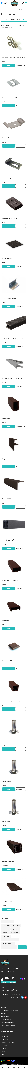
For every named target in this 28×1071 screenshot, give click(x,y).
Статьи (3, 1051)
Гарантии (3, 1054)
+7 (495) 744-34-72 (23, 3)
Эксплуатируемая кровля (8, 1025)
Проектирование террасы (8, 1022)
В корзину (8, 65)
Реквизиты (4, 1045)
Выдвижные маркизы (7, 921)
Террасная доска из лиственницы (10, 939)
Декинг (18, 925)
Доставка (3, 1013)
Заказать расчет (20, 65)
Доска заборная (15, 932)
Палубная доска (15, 929)
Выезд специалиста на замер (9, 1010)
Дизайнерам (4, 1039)
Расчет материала (6, 1019)
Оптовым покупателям (7, 1042)
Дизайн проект (5, 1016)
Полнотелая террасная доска (9, 947)
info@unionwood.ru (6, 975)
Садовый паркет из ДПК (8, 943)
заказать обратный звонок (9, 982)
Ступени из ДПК (6, 936)
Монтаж (3, 1007)
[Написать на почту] (5, 3)
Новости (3, 1048)
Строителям (4, 1036)
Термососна (5, 932)
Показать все (22, 947)
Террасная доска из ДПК (8, 925)
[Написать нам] (2, 3)
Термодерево (6, 929)
